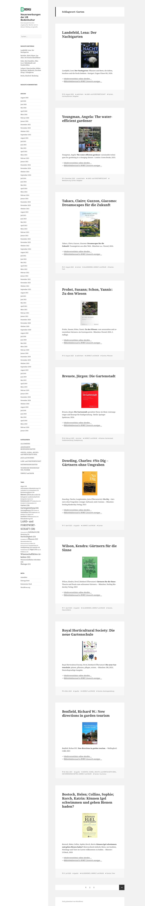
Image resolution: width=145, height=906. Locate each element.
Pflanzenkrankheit (26, 541)
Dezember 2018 (26, 397)
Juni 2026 (24, 104)
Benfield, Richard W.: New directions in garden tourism (86, 713)
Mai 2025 (23, 148)
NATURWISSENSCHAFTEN (29, 464)
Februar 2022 (25, 273)
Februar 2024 (25, 195)
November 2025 (26, 128)
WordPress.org (25, 587)
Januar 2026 (24, 121)
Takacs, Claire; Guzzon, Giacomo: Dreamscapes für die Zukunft (89, 203)
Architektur (25, 490)
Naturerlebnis (66, 610)
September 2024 (26, 175)
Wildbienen (24, 551)
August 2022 (24, 252)
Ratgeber (76, 96)
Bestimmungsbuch (27, 492)
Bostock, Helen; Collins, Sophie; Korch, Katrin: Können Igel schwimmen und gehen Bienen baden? (88, 800)
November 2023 (26, 205)
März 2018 (24, 424)
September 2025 (26, 135)
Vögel (33, 549)
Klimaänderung (27, 518)
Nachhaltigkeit (28, 536)
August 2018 (24, 407)
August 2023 (24, 212)
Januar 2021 (24, 316)
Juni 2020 (24, 340)
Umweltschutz (25, 549)
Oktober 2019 (25, 363)
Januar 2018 (24, 431)
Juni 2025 (24, 145)
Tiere (113, 873)
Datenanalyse (31, 503)
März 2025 (24, 155)
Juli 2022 (23, 256)
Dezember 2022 (26, 239)
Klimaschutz (34, 516)
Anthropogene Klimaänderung (31, 488)
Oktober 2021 (25, 286)
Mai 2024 (23, 185)
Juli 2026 (23, 101)
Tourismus (103, 774)
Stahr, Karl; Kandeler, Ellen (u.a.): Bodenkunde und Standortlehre (29, 63)
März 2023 (24, 229)
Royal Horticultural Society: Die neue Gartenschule (88, 632)
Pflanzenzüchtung (25, 543)
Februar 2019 (25, 390)
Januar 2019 (24, 394)
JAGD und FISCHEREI (27, 458)
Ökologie (26, 564)
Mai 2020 (23, 343)
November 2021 (26, 283)
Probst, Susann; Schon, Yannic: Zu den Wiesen (87, 291)
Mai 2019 (23, 380)
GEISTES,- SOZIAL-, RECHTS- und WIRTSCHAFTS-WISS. (99, 772)
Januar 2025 (24, 162)
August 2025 (24, 138)
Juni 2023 (24, 219)
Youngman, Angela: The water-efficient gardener (87, 118)
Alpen (24, 486)
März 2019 (24, 387)
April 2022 (24, 266)
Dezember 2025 (26, 125)
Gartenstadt (109, 438)
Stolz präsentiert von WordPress (72, 901)
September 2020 (26, 330)
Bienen (25, 494)
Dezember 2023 (26, 202)
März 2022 (24, 269)
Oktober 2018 (25, 404)
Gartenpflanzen (27, 510)
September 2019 (26, 367)
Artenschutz (34, 490)
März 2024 (24, 192)
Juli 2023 (23, 215)
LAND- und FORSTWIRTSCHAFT (31, 461)
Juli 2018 (23, 410)
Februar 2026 (25, 118)
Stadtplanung (26, 547)
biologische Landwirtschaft (30, 497)
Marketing (25, 534)
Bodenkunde (26, 501)
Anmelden (24, 577)
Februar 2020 (25, 350)
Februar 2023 (25, 232)
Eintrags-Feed (25, 581)
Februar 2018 (25, 427)
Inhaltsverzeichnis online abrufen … (78, 79)
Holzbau (24, 514)
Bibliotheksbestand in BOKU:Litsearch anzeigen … (83, 81)
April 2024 (24, 188)
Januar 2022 (24, 276)
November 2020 (26, 323)
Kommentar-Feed (26, 584)
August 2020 (24, 333)
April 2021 (24, 306)
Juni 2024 (24, 182)
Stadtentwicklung (67, 440)
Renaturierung (24, 545)
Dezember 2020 (26, 320)
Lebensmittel (24, 532)
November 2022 (26, 242)
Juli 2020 (23, 336)
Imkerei (30, 514)
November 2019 (26, 360)
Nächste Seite (121, 887)
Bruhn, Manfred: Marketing (29, 76)
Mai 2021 (23, 303)
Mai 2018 (23, 417)
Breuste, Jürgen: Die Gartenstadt (88, 376)
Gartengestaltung (30, 508)
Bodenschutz (36, 501)
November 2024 (26, 168)
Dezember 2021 (26, 279)
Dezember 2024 (26, 165)
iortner (79, 267)
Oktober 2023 (25, 209)
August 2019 (24, 370)
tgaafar (77, 525)
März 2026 (24, 114)
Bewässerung (66, 180)
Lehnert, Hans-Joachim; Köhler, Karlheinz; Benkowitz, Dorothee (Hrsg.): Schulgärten (31, 70)
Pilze (32, 543)
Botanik (24, 503)
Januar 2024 (24, 199)
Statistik (36, 547)
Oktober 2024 (25, 172)
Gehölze (36, 510)
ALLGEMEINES (25, 444)
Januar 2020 (24, 353)
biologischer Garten (27, 499)
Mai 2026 (23, 108)
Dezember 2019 (26, 357)
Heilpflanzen (35, 512)
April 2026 (24, 111)
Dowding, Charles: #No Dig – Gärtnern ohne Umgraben (85, 462)
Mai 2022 (23, 262)
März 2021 (24, 310)
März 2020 (24, 347)
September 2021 (26, 289)
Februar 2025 (25, 158)
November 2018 (26, 400)
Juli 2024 (23, 178)
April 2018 (24, 421)
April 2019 (24, 384)
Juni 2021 (24, 299)
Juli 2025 (23, 141)
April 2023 (24, 225)
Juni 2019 (24, 377)
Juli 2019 (23, 373)
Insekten (25, 516)
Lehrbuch (33, 532)
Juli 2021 (23, 296)
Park (63, 269)
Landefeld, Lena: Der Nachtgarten (79, 34)
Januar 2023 (24, 236)
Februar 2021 (25, 313)
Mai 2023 (23, 222)
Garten (25, 505)
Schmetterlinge (33, 545)
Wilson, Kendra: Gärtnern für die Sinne (89, 548)
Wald (39, 549)
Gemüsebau (26, 512)
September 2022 (26, 249)
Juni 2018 (24, 414)
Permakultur (24, 539)
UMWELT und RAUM (27, 473)
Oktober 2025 (25, 131)
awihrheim (80, 94)
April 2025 (24, 151)
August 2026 (24, 98)
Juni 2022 (24, 259)
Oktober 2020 (25, 326)
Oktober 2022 (25, 246)
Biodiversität (35, 495)
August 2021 (24, 293)
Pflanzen (33, 539)
